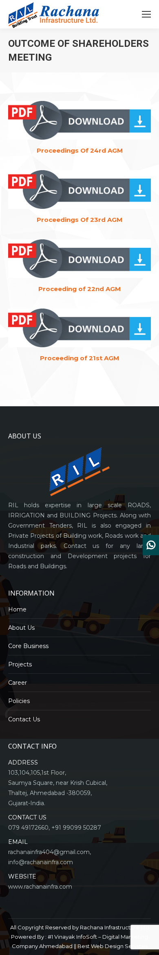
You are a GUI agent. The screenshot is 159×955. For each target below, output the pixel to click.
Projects (20, 664)
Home (17, 609)
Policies (19, 701)
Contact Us (24, 719)
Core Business (28, 646)
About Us (21, 627)
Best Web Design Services (112, 946)
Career (17, 682)
